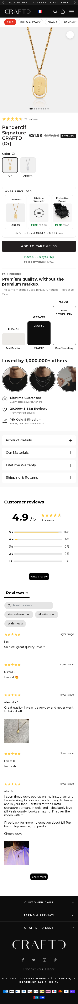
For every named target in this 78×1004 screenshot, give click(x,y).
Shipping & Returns (22, 478)
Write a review (39, 576)
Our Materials (17, 453)
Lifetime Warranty (21, 465)
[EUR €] (40, 11)
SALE (10, 22)
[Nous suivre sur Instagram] (44, 960)
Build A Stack (30, 22)
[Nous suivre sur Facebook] (23, 960)
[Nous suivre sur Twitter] (34, 960)
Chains (52, 22)
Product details (19, 440)
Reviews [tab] (17, 592)
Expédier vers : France (39, 969)
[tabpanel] (39, 743)
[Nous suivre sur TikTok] (55, 960)
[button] (39, 532)
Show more (39, 876)
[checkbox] (15, 623)
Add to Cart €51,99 (39, 246)
